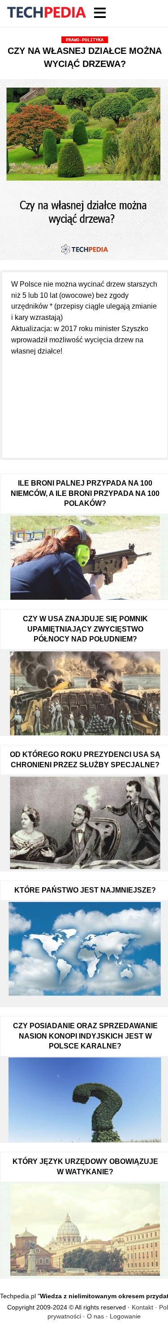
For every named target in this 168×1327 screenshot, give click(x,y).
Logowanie (125, 1316)
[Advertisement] (84, 402)
